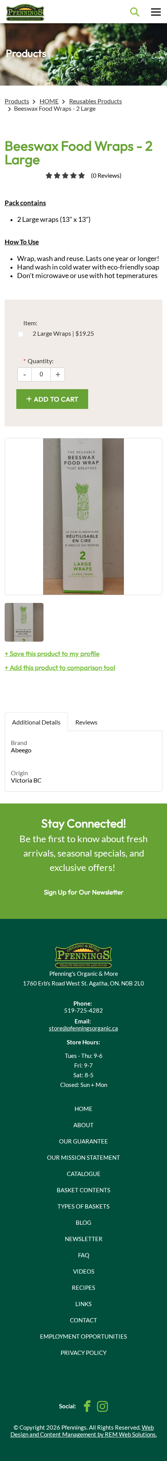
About (83, 1124)
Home (83, 1108)
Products (17, 101)
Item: (30, 322)
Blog (83, 1222)
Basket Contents (83, 1189)
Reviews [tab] (86, 722)
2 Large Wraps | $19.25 (63, 333)
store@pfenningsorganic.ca (83, 1028)
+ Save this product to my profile (52, 653)
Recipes (83, 1287)
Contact (83, 1320)
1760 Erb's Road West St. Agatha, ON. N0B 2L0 (83, 983)
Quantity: (38, 360)
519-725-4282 (83, 1010)
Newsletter (84, 1238)
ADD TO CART (56, 399)
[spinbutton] (41, 374)
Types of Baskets (83, 1206)
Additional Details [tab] (36, 722)
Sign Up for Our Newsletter (84, 892)
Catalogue (84, 1173)
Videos (83, 1271)
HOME (49, 101)
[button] (58, 374)
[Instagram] (102, 1406)
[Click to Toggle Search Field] (135, 12)
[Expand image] (83, 516)
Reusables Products (95, 101)
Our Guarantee (83, 1141)
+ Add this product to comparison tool (60, 667)
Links (83, 1303)
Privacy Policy (83, 1352)
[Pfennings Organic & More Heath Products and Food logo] (83, 954)
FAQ (83, 1255)
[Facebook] (87, 1406)
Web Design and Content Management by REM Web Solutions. (83, 1431)
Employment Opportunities (83, 1336)
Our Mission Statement (83, 1157)
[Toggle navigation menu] (155, 11)
